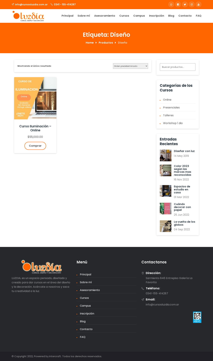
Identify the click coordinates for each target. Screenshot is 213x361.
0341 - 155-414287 (65, 4)
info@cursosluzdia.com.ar (31, 4)
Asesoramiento (104, 16)
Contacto (185, 16)
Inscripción (156, 16)
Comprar (35, 146)
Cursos (124, 16)
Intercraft (55, 356)
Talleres (168, 115)
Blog (171, 16)
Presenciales (171, 107)
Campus (139, 16)
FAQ (198, 16)
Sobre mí (84, 16)
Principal (67, 16)
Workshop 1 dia (173, 123)
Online (167, 100)
